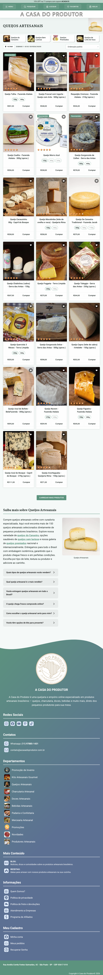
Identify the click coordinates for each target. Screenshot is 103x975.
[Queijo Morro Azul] (51, 132)
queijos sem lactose (28, 539)
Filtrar (10, 46)
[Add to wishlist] (31, 56)
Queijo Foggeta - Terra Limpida (51, 283)
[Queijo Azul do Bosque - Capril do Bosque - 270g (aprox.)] (18, 450)
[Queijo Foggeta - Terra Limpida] (51, 261)
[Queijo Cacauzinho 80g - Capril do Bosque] (18, 197)
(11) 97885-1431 (30, 743)
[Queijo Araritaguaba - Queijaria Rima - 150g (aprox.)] (51, 450)
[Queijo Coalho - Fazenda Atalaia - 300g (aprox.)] (18, 132)
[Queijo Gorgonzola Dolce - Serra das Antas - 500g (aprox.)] (51, 322)
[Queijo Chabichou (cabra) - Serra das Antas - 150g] (18, 261)
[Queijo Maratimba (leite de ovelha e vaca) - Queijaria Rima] (51, 197)
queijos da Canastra (28, 535)
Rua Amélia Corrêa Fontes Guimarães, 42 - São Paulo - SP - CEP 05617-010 (35, 965)
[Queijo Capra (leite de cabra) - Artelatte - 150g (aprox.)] (84, 322)
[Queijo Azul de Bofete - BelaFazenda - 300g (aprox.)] (18, 386)
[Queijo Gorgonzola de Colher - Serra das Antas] (84, 132)
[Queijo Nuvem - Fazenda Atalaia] (51, 386)
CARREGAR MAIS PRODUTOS (51, 498)
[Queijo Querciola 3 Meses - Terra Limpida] (18, 322)
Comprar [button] (59, 106)
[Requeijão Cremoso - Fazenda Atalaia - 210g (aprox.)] (84, 71)
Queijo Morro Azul (51, 155)
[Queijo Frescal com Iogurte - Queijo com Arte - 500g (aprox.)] (51, 71)
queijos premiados (16, 543)
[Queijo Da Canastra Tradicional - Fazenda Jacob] (84, 197)
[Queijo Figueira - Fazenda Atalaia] (84, 386)
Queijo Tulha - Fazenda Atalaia (18, 94)
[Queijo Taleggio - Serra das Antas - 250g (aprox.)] (84, 261)
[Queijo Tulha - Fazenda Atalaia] (18, 71)
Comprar (26, 106)
